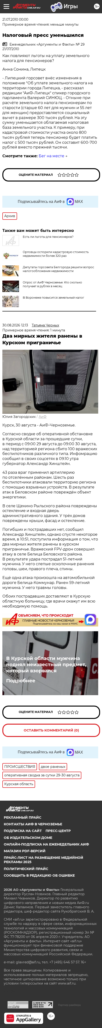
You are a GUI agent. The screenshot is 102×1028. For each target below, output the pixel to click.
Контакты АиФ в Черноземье (33, 824)
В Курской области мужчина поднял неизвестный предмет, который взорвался (46, 664)
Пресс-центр (58, 831)
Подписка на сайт (23, 831)
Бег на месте (51, 156)
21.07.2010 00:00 (15, 19)
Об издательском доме (28, 838)
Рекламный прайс (22, 817)
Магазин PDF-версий (25, 851)
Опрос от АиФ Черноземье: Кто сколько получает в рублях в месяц (52, 284)
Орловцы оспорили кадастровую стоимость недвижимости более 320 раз (56, 254)
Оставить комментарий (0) (51, 730)
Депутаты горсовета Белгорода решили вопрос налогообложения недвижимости (58, 269)
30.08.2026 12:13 (15, 325)
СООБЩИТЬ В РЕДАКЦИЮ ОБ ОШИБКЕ (39, 875)
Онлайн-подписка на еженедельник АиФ (46, 844)
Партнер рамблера (69, 1005)
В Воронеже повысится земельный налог (53, 297)
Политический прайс (26, 869)
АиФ (42, 417)
